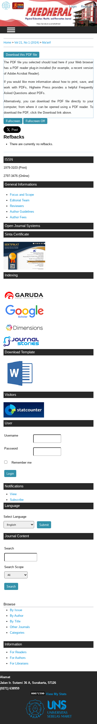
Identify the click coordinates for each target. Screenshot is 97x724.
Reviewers (17, 206)
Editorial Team (19, 200)
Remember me (22, 462)
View (13, 494)
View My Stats (56, 694)
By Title (15, 621)
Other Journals (20, 627)
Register (86, 6)
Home (7, 42)
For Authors (18, 658)
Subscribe (17, 499)
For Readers (18, 652)
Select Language (15, 516)
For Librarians (19, 663)
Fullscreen (13, 121)
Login (73, 6)
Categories (17, 632)
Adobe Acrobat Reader (22, 73)
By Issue (16, 610)
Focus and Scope (22, 194)
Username (11, 435)
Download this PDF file (21, 54)
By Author (16, 615)
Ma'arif (46, 42)
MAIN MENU (11, 30)
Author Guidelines (22, 211)
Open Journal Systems (22, 226)
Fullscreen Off (35, 121)
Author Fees (18, 217)
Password (11, 448)
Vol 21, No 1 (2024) (26, 42)
